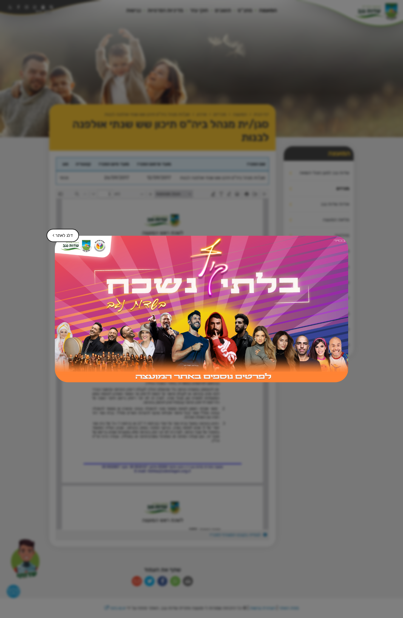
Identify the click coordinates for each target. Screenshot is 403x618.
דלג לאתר (60, 233)
